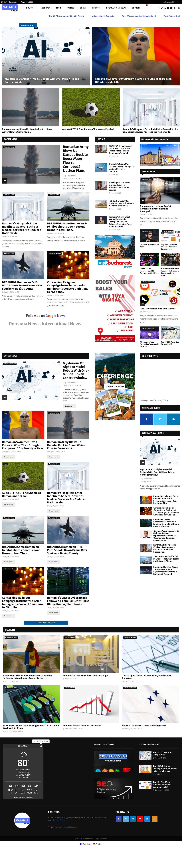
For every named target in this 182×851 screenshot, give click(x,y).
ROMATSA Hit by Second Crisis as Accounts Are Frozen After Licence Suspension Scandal (120, 150)
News (5, 413)
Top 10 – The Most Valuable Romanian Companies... (169, 246)
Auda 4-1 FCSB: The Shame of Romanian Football (88, 129)
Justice (70, 8)
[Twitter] (162, 8)
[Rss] (175, 8)
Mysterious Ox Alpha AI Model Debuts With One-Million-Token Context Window (76, 370)
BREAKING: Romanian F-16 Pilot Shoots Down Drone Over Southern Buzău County (22, 285)
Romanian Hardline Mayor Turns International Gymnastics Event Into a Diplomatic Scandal (165, 570)
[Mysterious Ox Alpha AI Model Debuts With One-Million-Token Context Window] (46, 56)
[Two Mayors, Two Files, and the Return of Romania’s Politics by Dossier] (101, 185)
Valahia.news (71, 176)
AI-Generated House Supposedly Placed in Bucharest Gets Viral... (170, 272)
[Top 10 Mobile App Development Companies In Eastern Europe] (145, 769)
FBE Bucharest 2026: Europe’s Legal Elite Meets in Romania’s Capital (121, 203)
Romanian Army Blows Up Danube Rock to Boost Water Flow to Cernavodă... (27, 130)
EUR (155, 401)
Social (83, 8)
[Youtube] (168, 8)
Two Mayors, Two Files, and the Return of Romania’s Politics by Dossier (120, 186)
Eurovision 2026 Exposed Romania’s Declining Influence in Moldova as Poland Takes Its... (27, 677)
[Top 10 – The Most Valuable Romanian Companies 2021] (170, 235)
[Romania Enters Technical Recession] (91, 704)
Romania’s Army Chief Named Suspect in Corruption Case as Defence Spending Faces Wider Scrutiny (120, 222)
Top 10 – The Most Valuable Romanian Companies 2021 (162, 784)
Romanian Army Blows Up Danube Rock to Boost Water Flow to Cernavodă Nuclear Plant (76, 159)
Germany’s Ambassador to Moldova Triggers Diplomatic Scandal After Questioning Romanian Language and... (166, 536)
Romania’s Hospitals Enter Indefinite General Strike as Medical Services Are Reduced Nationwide (150, 130)
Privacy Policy (59, 820)
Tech (58, 8)
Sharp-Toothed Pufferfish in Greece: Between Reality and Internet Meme (166, 558)
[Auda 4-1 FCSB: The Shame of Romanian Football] (91, 107)
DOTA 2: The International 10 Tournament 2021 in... (149, 271)
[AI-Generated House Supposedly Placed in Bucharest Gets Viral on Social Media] (170, 259)
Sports (96, 8)
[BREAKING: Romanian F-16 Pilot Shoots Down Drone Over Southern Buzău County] (23, 265)
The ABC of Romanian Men (149, 245)
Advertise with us (170, 2)
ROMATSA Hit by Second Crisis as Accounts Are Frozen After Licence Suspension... (164, 548)
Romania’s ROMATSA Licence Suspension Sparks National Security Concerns (122, 168)
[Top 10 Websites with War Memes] (160, 292)
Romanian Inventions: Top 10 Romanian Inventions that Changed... (155, 209)
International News (116, 8)
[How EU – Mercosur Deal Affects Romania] (150, 704)
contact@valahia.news (67, 827)
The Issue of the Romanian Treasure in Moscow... (149, 344)
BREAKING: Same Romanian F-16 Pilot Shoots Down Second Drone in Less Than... (67, 226)
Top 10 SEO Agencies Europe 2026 (170, 343)
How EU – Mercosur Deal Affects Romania (144, 725)
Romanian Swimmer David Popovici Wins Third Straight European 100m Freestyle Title (22, 445)
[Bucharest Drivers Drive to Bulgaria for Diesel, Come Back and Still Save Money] (31, 704)
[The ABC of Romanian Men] (149, 235)
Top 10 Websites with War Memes (157, 308)
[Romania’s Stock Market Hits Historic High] (91, 654)
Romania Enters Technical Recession (82, 725)
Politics (30, 8)
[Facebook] (159, 8)
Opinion (136, 8)
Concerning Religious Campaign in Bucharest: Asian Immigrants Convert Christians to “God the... (67, 287)
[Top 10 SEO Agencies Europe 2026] (170, 332)
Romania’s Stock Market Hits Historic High (85, 675)
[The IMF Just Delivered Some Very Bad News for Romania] (150, 654)
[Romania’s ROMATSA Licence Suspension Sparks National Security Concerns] (101, 167)
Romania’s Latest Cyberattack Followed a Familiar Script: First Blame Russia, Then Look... (68, 601)
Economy (45, 8)
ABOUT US (54, 812)
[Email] (172, 8)
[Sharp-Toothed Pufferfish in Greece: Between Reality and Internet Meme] (146, 560)
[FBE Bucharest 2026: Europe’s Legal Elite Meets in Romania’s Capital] (101, 204)
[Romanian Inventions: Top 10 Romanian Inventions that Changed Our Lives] (160, 190)
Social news (10, 139)
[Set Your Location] (41, 746)
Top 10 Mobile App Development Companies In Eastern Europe (165, 768)
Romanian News (9, 147)
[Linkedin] (165, 8)
